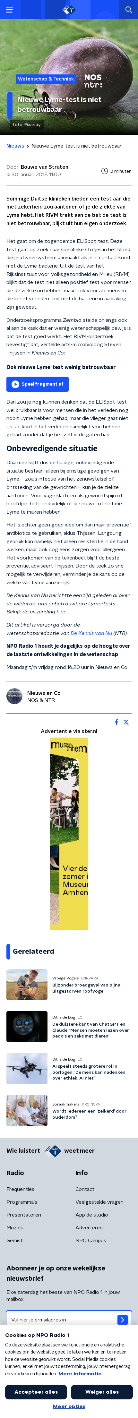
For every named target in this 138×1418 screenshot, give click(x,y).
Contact (84, 1189)
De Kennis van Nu (91, 633)
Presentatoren (23, 1214)
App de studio (91, 1214)
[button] (9, 10)
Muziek (14, 1227)
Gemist (14, 1240)
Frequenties (20, 1189)
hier (60, 611)
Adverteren (89, 1227)
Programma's (21, 1202)
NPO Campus (90, 1240)
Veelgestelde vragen (99, 1202)
